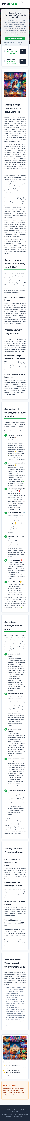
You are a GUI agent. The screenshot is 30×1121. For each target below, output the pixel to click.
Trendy (21, 6)
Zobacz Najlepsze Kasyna (14, 38)
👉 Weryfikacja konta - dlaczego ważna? (14, 1068)
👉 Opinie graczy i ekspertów (11, 1070)
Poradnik (21, 4)
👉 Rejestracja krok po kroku (11, 1065)
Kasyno (9, 4)
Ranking (21, 2)
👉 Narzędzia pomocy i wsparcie (12, 1075)
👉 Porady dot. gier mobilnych (11, 1072)
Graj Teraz (22, 51)
